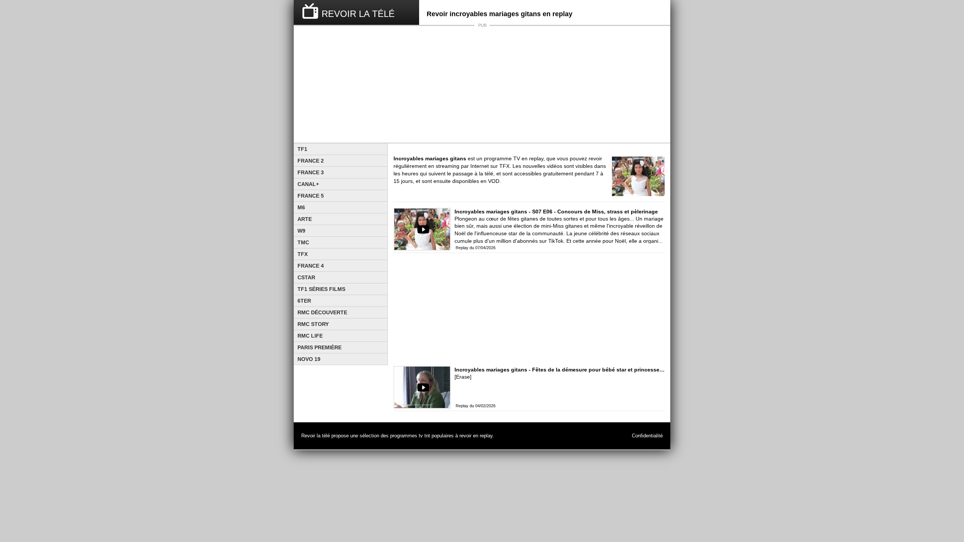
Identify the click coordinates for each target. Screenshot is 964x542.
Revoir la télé (315, 435)
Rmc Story (313, 324)
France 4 (310, 266)
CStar (306, 277)
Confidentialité (647, 435)
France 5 (310, 196)
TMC (303, 242)
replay (486, 435)
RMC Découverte (322, 312)
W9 (301, 231)
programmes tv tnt (410, 435)
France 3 (310, 172)
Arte (304, 219)
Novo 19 (308, 359)
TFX (302, 254)
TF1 (302, 149)
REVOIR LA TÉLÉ (358, 14)
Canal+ (308, 184)
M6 (301, 207)
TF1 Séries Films (321, 289)
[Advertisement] (482, 84)
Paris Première (319, 347)
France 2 (310, 161)
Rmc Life (310, 336)
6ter (304, 301)
